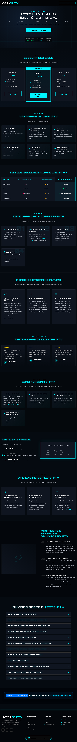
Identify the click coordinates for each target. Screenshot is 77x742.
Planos (56, 3)
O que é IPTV (31, 729)
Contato (47, 722)
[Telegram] (11, 730)
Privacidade (65, 720)
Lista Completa (67, 509)
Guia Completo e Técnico (12, 404)
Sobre (46, 720)
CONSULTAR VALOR (13, 93)
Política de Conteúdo (67, 722)
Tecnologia (28, 3)
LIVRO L (10, 3)
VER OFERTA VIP (38, 95)
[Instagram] (3, 730)
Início (29, 720)
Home (21, 3)
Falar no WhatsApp (49, 724)
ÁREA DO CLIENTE (67, 3)
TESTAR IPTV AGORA (39, 30)
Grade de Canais (31, 724)
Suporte (47, 3)
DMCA (64, 724)
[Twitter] (7, 730)
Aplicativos (38, 3)
